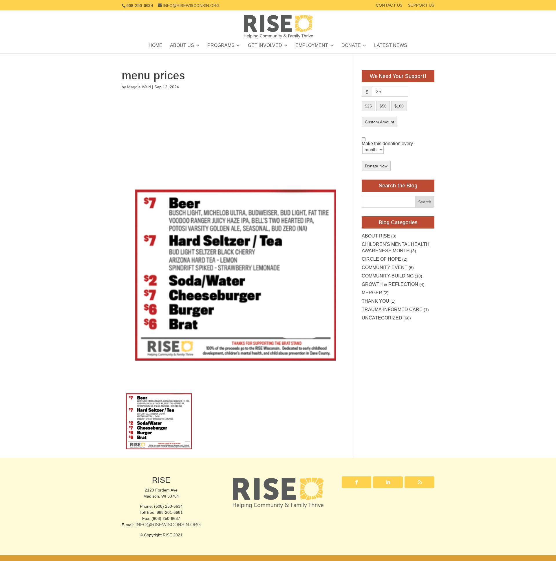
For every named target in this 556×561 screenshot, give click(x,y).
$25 (368, 106)
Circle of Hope (381, 259)
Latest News (390, 45)
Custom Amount (379, 122)
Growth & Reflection (390, 284)
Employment (311, 45)
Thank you (375, 301)
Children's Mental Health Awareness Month (395, 247)
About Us (182, 45)
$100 (399, 106)
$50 (383, 106)
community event (384, 267)
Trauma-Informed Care (392, 309)
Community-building (388, 275)
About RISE (376, 235)
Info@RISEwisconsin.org (168, 524)
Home (155, 45)
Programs (221, 45)
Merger (372, 292)
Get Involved (265, 45)
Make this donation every (387, 144)
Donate (351, 45)
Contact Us (389, 5)
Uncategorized (382, 317)
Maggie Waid (139, 87)
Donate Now (376, 166)
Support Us (421, 5)
